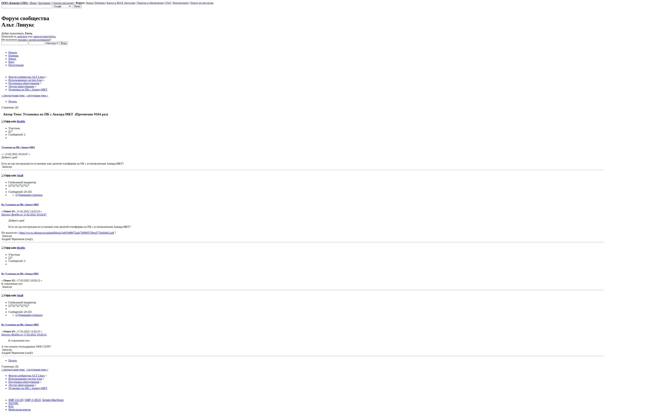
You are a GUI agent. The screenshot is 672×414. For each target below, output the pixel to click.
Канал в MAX (115, 2)
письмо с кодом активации (34, 39)
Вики (33, 2)
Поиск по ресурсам (201, 2)
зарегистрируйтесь (44, 36)
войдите (22, 36)
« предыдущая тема (13, 95)
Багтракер (44, 2)
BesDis (21, 121)
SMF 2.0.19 (15, 400)
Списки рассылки (63, 2)
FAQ (168, 2)
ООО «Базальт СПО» (14, 2)
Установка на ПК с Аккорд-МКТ (18, 147)
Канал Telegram (95, 2)
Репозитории (180, 2)
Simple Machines (53, 400)
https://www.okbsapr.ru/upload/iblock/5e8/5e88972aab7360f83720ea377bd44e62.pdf (66, 232)
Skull (20, 175)
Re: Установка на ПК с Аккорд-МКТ (20, 204)
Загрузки (130, 2)
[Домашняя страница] (28, 194)
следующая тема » (37, 95)
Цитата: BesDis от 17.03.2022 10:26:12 (24, 334)
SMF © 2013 (33, 400)
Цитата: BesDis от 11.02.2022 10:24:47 (23, 214)
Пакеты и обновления (150, 2)
